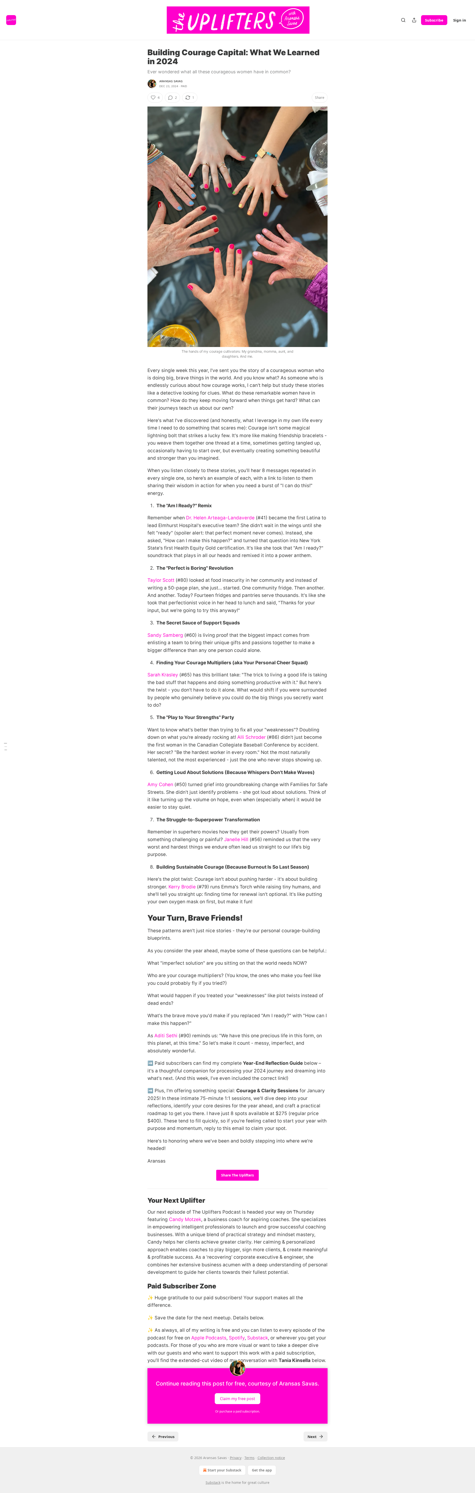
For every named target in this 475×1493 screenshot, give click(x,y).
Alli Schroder (251, 737)
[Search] (403, 20)
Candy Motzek (185, 1219)
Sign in (459, 20)
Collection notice (271, 1457)
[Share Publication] (414, 20)
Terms (249, 1457)
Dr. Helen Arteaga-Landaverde (220, 518)
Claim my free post (237, 1398)
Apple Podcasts (208, 1338)
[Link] (140, 918)
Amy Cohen (160, 784)
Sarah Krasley (162, 675)
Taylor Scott (160, 580)
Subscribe (434, 20)
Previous (166, 1436)
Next (312, 1436)
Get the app (262, 1470)
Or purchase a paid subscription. (237, 1411)
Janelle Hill (236, 839)
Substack (257, 1338)
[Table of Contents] (5, 746)
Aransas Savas (171, 81)
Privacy (235, 1457)
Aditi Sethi (165, 1036)
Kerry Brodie (182, 887)
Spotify (236, 1338)
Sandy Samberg (165, 635)
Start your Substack (224, 1470)
